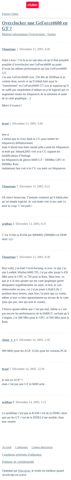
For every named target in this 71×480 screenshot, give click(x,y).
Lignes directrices (42, 447)
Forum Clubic (10, 13)
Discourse (24, 470)
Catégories (21, 447)
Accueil (6, 447)
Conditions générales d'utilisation (21, 454)
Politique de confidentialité (18, 461)
